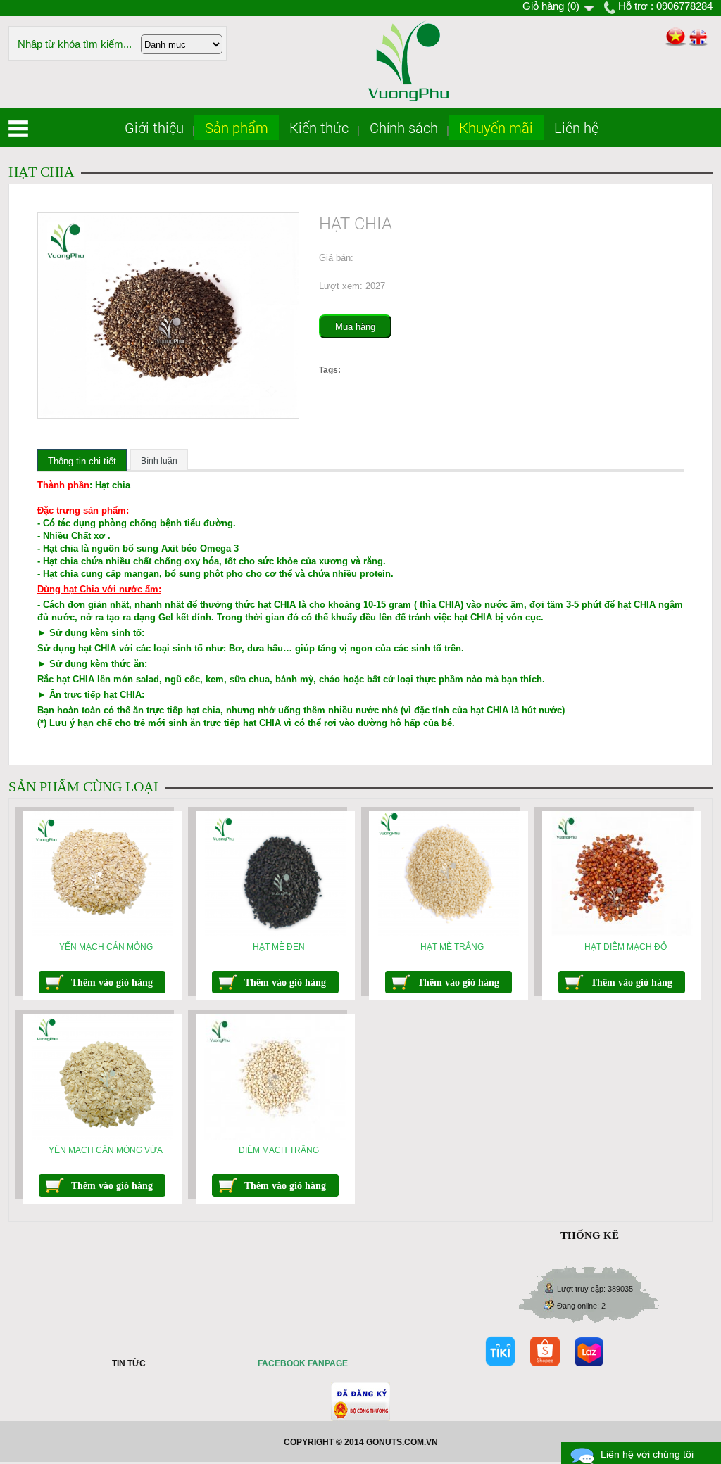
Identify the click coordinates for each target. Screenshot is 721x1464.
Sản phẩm (236, 127)
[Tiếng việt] (675, 37)
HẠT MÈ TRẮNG (452, 947)
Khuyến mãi (496, 127)
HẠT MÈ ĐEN (279, 947)
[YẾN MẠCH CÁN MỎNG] (102, 933)
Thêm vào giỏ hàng (112, 982)
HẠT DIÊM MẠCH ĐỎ (625, 947)
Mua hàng (355, 327)
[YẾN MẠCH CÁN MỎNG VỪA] (102, 1137)
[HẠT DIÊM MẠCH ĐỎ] (621, 933)
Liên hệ (576, 127)
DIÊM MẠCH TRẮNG (279, 1150)
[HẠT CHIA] (168, 416)
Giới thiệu (154, 127)
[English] (698, 37)
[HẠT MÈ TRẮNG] (448, 933)
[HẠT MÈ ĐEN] (275, 933)
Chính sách (404, 127)
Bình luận (159, 461)
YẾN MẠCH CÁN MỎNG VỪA (106, 1150)
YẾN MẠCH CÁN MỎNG (106, 947)
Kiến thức (319, 127)
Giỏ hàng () (550, 6)
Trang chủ (18, 128)
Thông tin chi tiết (82, 461)
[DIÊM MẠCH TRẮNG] (275, 1137)
